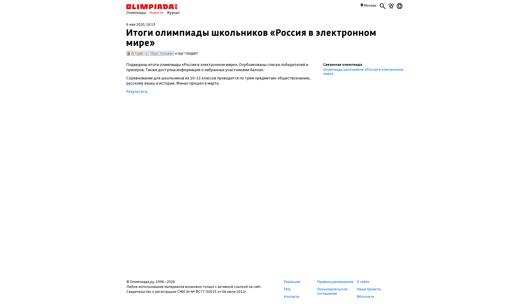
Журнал (173, 12)
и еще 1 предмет (186, 53)
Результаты (137, 91)
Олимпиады (136, 12)
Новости (156, 12)
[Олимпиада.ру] (151, 6)
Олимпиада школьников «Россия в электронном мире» (363, 71)
